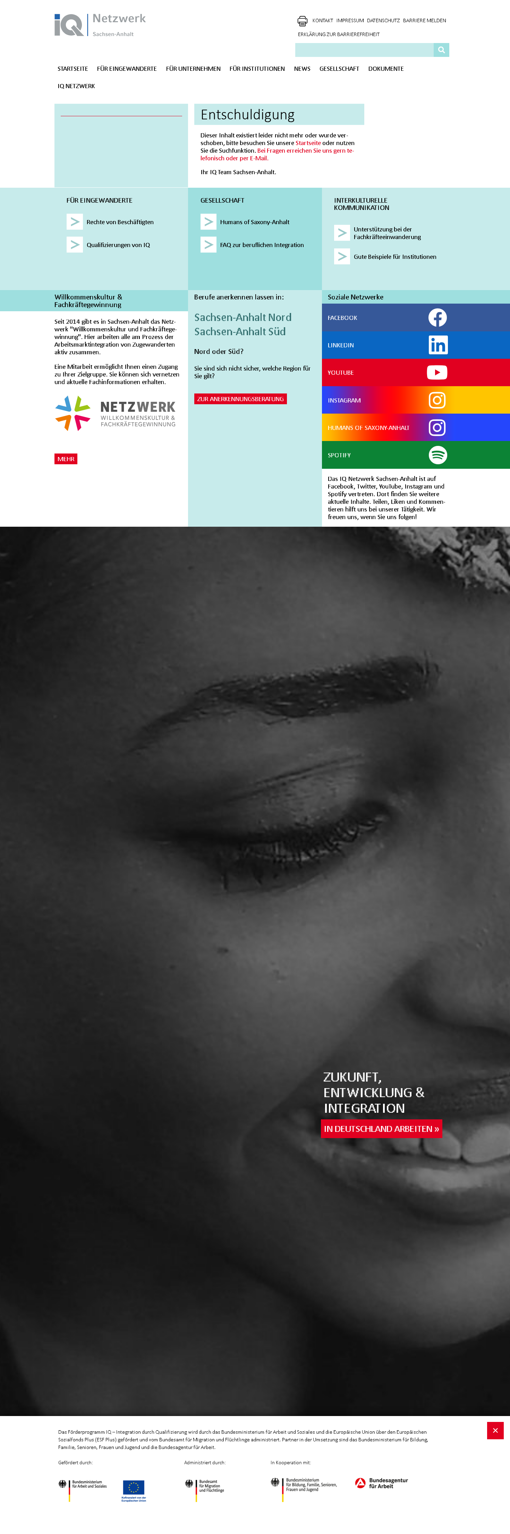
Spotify (339, 455)
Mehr (66, 459)
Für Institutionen (257, 68)
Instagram (344, 400)
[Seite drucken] (302, 21)
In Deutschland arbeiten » (381, 1129)
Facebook (342, 317)
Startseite (73, 68)
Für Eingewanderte (127, 68)
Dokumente (386, 68)
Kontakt (323, 20)
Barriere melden (424, 20)
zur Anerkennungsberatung (240, 398)
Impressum (350, 20)
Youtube (341, 372)
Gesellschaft (339, 68)
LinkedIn (341, 345)
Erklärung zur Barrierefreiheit (339, 34)
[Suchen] (442, 49)
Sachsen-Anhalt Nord (242, 317)
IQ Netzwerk (76, 85)
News (302, 68)
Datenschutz (383, 20)
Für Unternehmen (193, 68)
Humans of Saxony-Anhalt (369, 427)
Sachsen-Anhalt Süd (240, 331)
